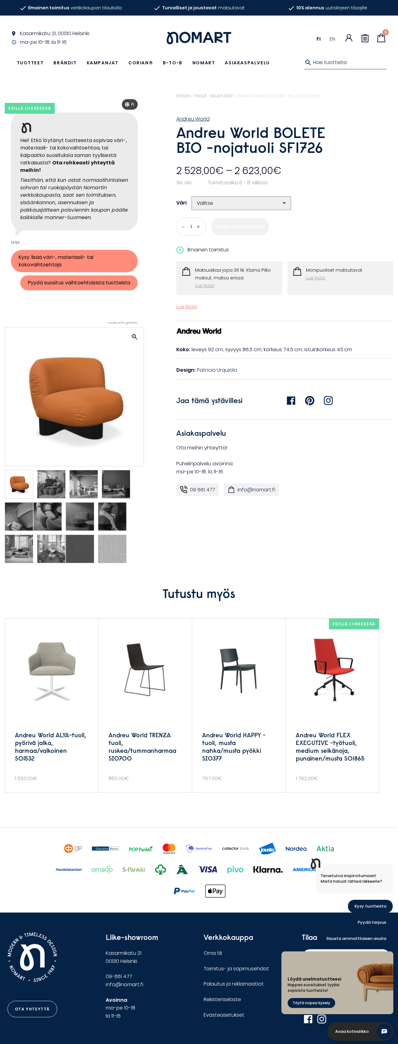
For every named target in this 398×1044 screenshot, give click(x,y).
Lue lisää (204, 286)
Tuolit (201, 96)
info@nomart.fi (256, 489)
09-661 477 (119, 976)
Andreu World (193, 118)
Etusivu (183, 96)
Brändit (64, 63)
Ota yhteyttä (32, 1009)
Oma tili (213, 953)
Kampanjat (102, 63)
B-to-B (173, 63)
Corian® (140, 63)
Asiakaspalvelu (247, 63)
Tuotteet (30, 63)
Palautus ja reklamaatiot (234, 983)
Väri (181, 202)
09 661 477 (202, 489)
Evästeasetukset (224, 1015)
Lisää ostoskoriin (240, 226)
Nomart (203, 63)
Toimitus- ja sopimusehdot (236, 968)
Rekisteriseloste (222, 999)
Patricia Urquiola (217, 370)
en (332, 39)
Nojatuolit (222, 96)
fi (319, 39)
